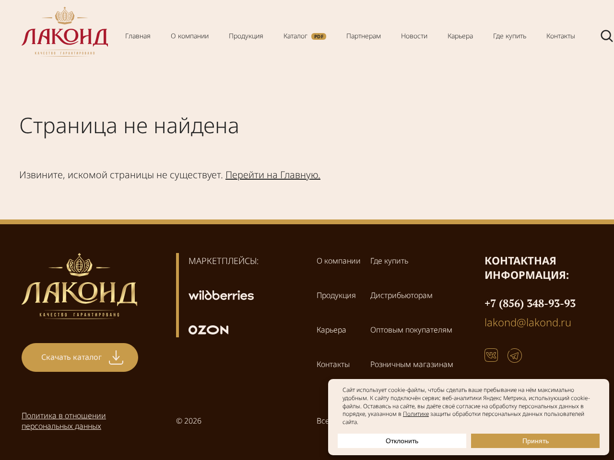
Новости (414, 35)
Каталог (295, 35)
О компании (190, 35)
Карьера (460, 35)
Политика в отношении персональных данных (64, 420)
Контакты (560, 35)
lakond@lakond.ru (527, 322)
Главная (138, 35)
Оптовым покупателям (411, 329)
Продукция (246, 35)
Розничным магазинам (411, 364)
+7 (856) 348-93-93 (530, 303)
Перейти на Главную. (272, 174)
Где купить (509, 35)
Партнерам (363, 35)
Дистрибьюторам (401, 295)
